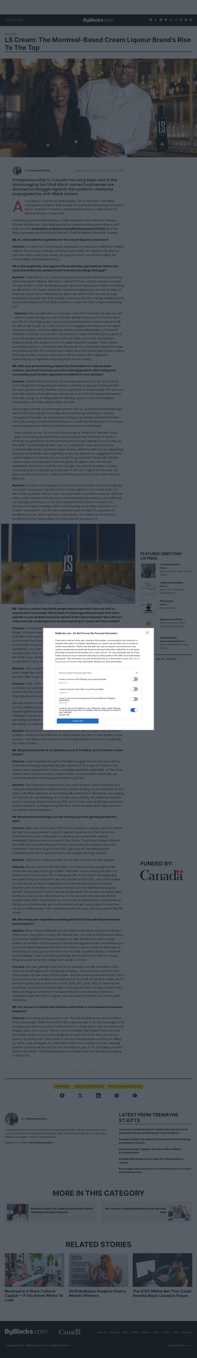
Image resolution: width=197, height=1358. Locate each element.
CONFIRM (77, 721)
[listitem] (98, 672)
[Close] (148, 633)
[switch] (134, 679)
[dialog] (98, 679)
